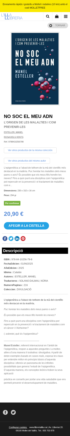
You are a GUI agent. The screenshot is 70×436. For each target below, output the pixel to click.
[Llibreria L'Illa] (12, 17)
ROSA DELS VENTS (13, 137)
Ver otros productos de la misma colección (30, 150)
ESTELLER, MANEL (13, 132)
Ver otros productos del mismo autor (27, 160)
